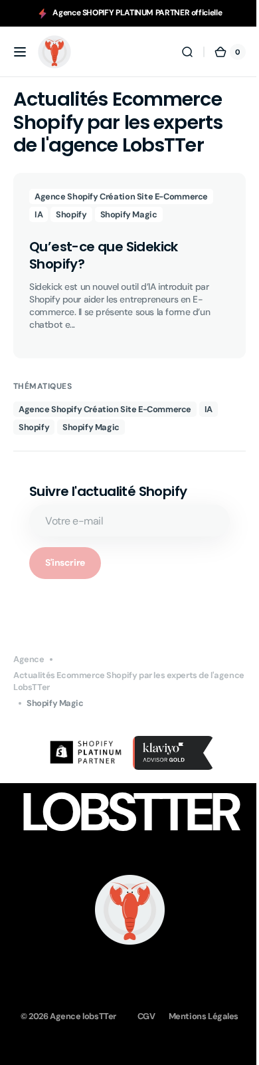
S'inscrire (65, 562)
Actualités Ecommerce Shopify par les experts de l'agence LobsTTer (111, 681)
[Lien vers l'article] (124, 265)
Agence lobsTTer (78, 1014)
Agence (28, 659)
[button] (20, 51)
